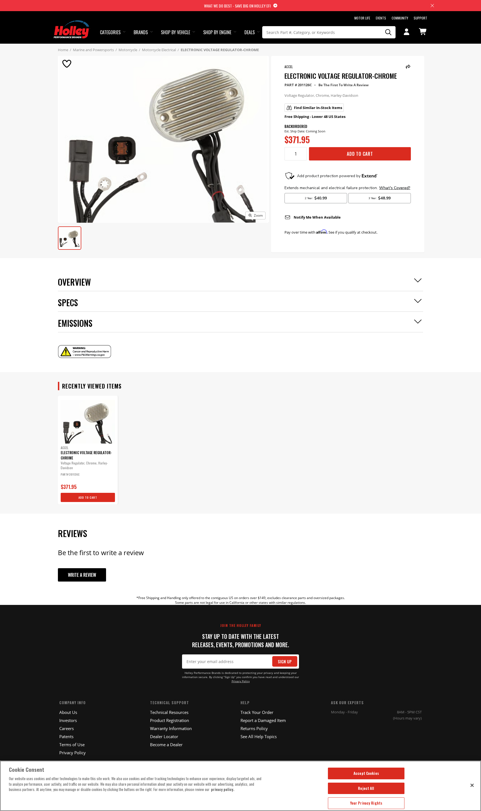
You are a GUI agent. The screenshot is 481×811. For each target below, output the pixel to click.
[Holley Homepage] (72, 24)
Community (400, 18)
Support (420, 18)
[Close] (472, 785)
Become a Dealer (166, 744)
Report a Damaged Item (263, 720)
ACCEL (288, 66)
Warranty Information (171, 728)
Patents (66, 736)
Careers (66, 728)
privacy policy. (222, 789)
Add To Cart (360, 153)
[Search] (388, 32)
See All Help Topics (258, 736)
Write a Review (82, 575)
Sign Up (285, 661)
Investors (68, 720)
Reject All (366, 788)
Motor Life (362, 18)
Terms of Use (72, 744)
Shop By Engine (217, 32)
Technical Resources (169, 712)
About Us (68, 712)
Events (381, 18)
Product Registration (169, 720)
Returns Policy (254, 728)
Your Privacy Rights (366, 803)
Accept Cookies (366, 773)
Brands (141, 32)
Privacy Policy (241, 681)
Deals (249, 32)
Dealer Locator (164, 736)
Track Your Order (256, 712)
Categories (110, 32)
